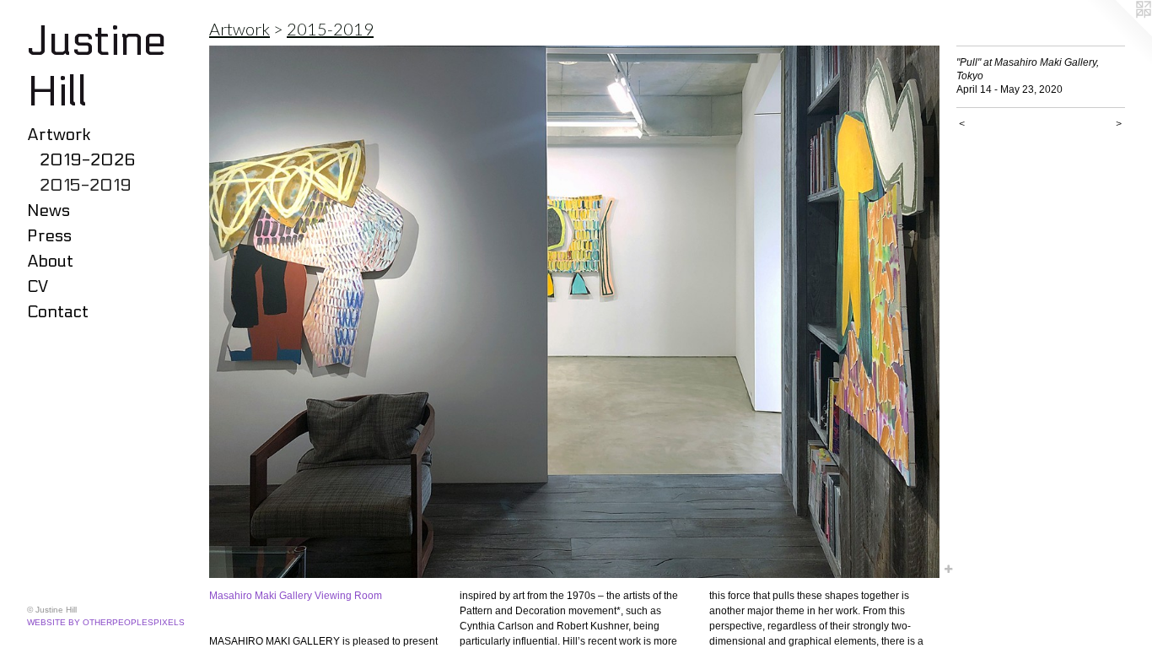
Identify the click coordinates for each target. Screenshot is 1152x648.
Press (49, 236)
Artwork (59, 135)
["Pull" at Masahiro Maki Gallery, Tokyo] (574, 312)
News (48, 211)
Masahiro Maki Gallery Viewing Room (295, 596)
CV (37, 287)
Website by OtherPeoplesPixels (106, 622)
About (50, 261)
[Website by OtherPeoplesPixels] (1118, 34)
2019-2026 (88, 160)
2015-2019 (86, 186)
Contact (58, 312)
